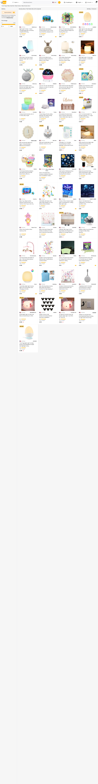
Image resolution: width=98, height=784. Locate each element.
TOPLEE (35, 169)
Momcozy (35, 83)
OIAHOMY (74, 227)
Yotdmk (54, 227)
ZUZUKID (35, 341)
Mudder (54, 255)
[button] (68, 2)
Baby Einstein (53, 27)
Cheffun (35, 199)
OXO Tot (94, 112)
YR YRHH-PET (73, 312)
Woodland (74, 112)
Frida (75, 140)
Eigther (74, 199)
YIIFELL (74, 255)
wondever (74, 284)
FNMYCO (94, 55)
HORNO (54, 312)
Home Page (4, 5)
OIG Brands (93, 255)
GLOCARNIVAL (73, 27)
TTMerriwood (73, 83)
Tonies (55, 112)
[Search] (59, 2)
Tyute (35, 284)
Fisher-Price (34, 227)
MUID (95, 140)
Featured (94, 9)
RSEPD (55, 199)
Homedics (94, 83)
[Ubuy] (3, 2)
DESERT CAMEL (93, 199)
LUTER (95, 169)
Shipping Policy (10, 17)
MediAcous (34, 27)
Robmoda (74, 169)
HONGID (54, 83)
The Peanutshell (33, 255)
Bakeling (54, 284)
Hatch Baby (34, 55)
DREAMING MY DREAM (33, 312)
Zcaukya (35, 112)
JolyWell (94, 27)
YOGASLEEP (93, 284)
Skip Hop (54, 140)
